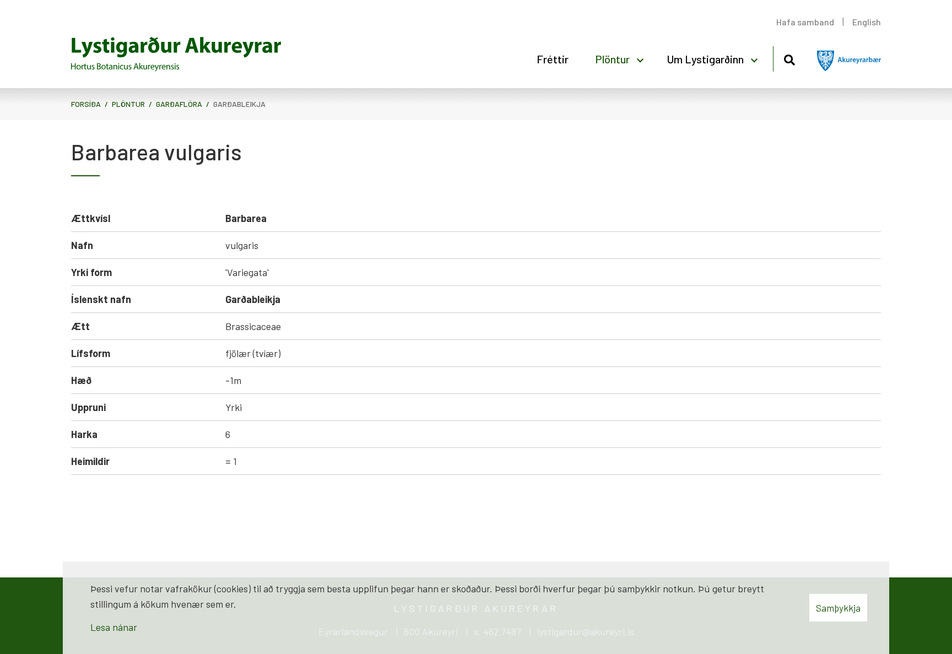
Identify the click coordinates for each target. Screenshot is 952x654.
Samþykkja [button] (838, 607)
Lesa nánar (113, 627)
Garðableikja (239, 104)
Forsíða (86, 104)
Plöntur (128, 104)
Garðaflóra (179, 104)
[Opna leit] (789, 58)
